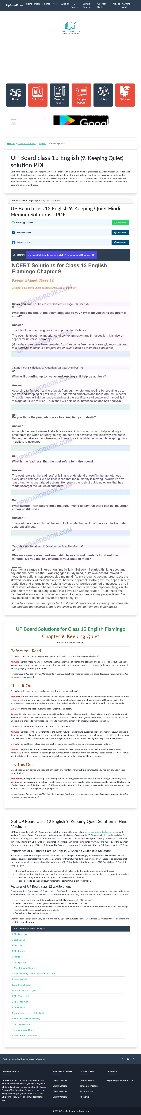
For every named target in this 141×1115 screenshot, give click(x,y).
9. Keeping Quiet (20, 979)
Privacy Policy (86, 1091)
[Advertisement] (70, 64)
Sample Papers (86, 5)
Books (37, 4)
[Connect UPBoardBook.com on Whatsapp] (128, 1059)
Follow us (121, 242)
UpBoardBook (14, 5)
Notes (56, 4)
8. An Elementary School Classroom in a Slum (33, 974)
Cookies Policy (87, 1080)
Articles (116, 4)
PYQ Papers (74, 5)
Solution (46, 4)
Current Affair (126, 5)
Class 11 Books (60, 1086)
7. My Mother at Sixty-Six (24, 968)
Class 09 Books (60, 1097)
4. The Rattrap (18, 951)
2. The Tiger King (20, 1002)
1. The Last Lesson (20, 934)
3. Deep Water (19, 945)
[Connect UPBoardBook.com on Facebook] (123, 1059)
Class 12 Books (60, 1080)
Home (29, 4)
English (42, 144)
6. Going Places (19, 962)
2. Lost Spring (18, 940)
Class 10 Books (60, 1091)
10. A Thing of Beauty (22, 985)
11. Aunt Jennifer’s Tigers (24, 990)
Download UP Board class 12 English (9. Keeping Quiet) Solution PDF (61, 255)
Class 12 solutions (27, 144)
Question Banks (101, 5)
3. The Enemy (18, 1007)
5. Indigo (16, 957)
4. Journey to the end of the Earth (28, 1013)
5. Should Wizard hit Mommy (26, 1019)
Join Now (121, 223)
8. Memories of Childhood (24, 1036)
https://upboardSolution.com (102, 832)
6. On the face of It (21, 1024)
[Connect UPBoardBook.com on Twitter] (133, 1059)
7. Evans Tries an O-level (23, 1030)
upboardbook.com (80, 1111)
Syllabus (65, 4)
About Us (84, 1097)
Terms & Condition (89, 1086)
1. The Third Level (20, 996)
